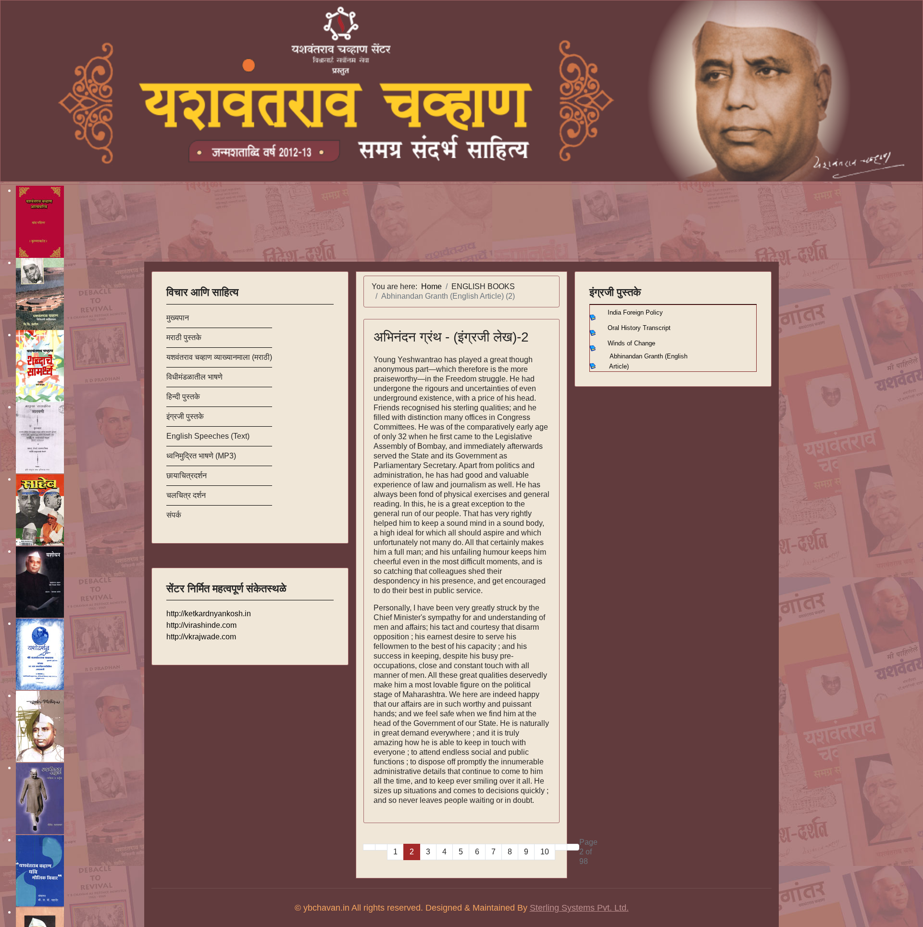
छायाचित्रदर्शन (186, 475)
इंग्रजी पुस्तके (185, 416)
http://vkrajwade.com (201, 637)
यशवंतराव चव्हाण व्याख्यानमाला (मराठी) (219, 357)
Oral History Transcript (639, 327)
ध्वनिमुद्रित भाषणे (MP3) (201, 456)
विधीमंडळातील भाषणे (194, 377)
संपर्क (173, 515)
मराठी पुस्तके (183, 337)
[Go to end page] (573, 847)
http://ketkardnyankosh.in (208, 614)
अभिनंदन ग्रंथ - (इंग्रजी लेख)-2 (451, 337)
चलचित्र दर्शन (186, 495)
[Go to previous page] (381, 847)
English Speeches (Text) (207, 436)
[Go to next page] (561, 847)
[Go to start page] (369, 847)
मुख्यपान (177, 318)
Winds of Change (631, 343)
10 (544, 852)
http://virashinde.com (201, 625)
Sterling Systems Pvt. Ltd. (579, 908)
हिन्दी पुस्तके (183, 397)
